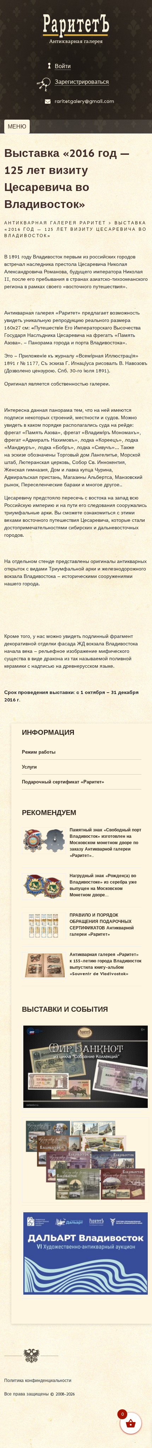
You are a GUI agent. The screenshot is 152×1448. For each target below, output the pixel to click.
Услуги (29, 767)
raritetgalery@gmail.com (84, 101)
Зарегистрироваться (82, 81)
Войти (63, 66)
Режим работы (38, 752)
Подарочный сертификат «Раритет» (63, 782)
